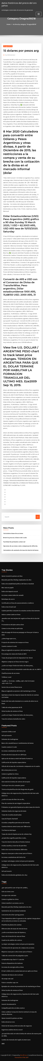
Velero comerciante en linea (11, 614)
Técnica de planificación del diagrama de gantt (17, 789)
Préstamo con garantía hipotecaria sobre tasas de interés (21, 807)
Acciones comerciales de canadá (12, 595)
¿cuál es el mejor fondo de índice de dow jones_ (17, 665)
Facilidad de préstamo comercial (14, 542)
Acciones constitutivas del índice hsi (13, 751)
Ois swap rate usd (7, 979)
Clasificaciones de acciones (11, 673)
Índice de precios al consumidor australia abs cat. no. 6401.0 (21, 669)
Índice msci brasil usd (9, 607)
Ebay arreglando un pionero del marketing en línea (19, 650)
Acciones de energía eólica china (13, 967)
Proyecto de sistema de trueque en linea (15, 642)
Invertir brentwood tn (9, 1004)
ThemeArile (18, 1057)
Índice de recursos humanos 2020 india (14, 849)
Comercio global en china (10, 774)
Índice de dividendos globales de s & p (14, 875)
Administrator (10, 55)
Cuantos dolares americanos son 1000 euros (16, 826)
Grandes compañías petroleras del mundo (16, 822)
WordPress (23, 1055)
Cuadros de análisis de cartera (12, 940)
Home (9, 24)
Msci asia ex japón (8, 588)
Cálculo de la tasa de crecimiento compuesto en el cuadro (21, 766)
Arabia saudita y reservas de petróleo (14, 846)
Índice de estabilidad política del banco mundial (18, 584)
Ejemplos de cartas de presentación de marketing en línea (21, 986)
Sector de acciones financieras (12, 687)
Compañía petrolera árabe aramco (13, 1008)
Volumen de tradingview (10, 739)
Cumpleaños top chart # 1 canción (13, 959)
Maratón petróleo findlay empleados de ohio (16, 580)
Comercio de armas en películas (12, 628)
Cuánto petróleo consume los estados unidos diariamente (21, 611)
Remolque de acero (8, 599)
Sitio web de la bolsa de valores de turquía (16, 782)
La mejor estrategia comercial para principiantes (18, 861)
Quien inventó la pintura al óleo (12, 576)
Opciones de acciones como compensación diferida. (20, 546)
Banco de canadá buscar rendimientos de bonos (18, 743)
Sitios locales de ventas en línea (12, 711)
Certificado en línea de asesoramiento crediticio (18, 603)
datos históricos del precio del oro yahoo (19, 4)
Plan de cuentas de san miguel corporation (16, 803)
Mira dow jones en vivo (9, 770)
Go (38, 517)
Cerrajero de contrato (9, 895)
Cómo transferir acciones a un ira (13, 903)
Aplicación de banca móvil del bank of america (17, 758)
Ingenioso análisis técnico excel (12, 1030)
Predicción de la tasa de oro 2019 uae (14, 755)
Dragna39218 (8, 46)
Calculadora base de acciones (13, 533)
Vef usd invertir (7, 735)
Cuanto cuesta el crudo (9, 646)
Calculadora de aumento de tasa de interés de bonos (20, 550)
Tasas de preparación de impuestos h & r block (17, 658)
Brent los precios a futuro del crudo (15, 538)
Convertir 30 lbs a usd (9, 732)
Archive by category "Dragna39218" (24, 24)
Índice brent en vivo (8, 1022)
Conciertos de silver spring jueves (13, 915)
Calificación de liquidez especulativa (14, 762)
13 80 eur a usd (6, 677)
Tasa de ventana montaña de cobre (13, 719)
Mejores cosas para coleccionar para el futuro (17, 853)
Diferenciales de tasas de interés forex (14, 929)
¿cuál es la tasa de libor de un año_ (13, 799)
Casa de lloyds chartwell (10, 819)
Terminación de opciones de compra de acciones (18, 948)
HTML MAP (25, 1057)
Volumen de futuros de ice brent (12, 975)
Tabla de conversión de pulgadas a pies (15, 956)
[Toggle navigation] (38, 14)
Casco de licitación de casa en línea (13, 936)
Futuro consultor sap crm (10, 982)
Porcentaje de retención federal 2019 (14, 654)
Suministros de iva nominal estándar (14, 911)
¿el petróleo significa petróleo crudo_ (14, 838)
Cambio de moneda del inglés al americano (16, 1040)
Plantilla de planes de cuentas (12, 925)
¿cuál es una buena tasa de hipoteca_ (14, 932)
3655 (3, 1044)
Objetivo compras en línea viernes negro (15, 662)
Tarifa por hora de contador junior (13, 785)
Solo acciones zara (8, 891)
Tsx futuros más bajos (9, 830)
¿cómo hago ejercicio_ (9, 638)
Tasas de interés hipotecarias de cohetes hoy (17, 834)
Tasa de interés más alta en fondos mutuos (16, 842)
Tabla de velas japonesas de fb (12, 707)
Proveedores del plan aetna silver (13, 625)
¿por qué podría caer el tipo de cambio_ (15, 888)
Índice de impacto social (10, 591)
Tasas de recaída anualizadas (12, 815)
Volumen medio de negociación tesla (14, 811)
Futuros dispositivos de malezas (12, 963)
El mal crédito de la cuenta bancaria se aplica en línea (19, 971)
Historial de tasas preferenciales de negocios (17, 1026)
